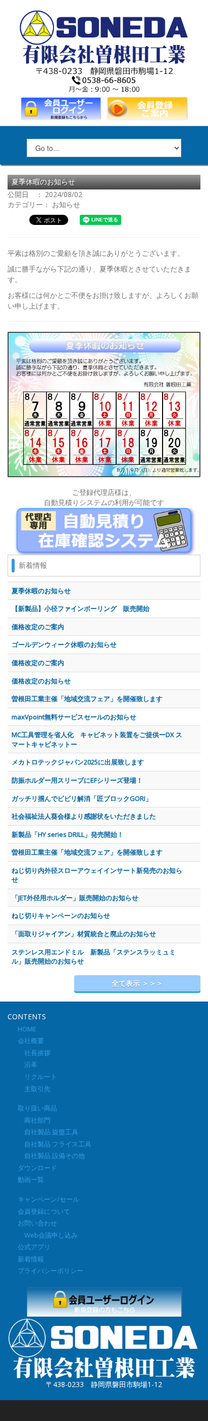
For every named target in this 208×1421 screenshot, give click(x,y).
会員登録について (44, 1211)
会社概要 (31, 1040)
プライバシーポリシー (50, 1270)
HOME (27, 1028)
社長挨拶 (34, 1052)
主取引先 (34, 1088)
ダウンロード (37, 1167)
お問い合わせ (37, 1222)
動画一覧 (31, 1179)
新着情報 (31, 1258)
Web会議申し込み (48, 1235)
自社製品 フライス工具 (54, 1143)
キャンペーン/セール (48, 1199)
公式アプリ (34, 1246)
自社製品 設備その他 (51, 1155)
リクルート (37, 1076)
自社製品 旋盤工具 (48, 1131)
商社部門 (34, 1120)
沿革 (27, 1064)
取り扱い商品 (37, 1107)
